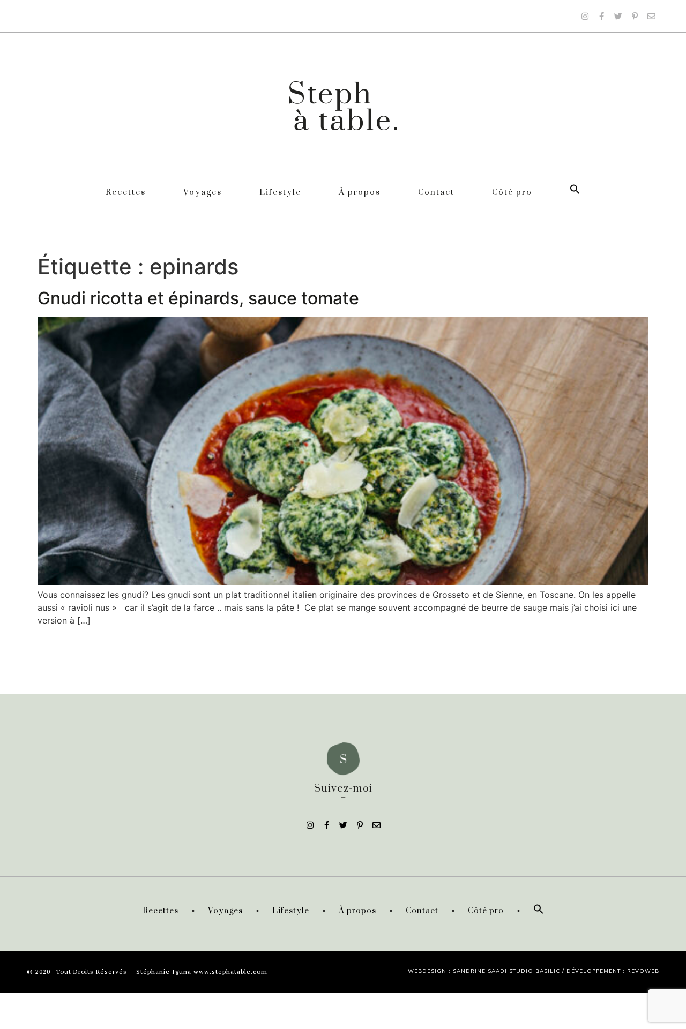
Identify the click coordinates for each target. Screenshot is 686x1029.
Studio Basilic (534, 971)
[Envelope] (651, 16)
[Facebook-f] (601, 16)
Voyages (202, 192)
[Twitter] (618, 16)
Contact (436, 192)
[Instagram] (585, 16)
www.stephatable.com (230, 971)
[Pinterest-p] (635, 16)
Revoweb (643, 971)
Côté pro (512, 192)
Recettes (126, 192)
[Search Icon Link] (575, 192)
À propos (360, 192)
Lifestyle (280, 192)
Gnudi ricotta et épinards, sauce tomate (198, 298)
